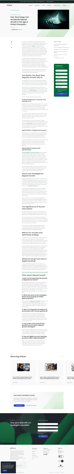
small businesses (32, 90)
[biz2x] (13, 448)
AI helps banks (29, 123)
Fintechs (33, 46)
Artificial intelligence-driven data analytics (30, 152)
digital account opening (35, 301)
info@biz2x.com (46, 452)
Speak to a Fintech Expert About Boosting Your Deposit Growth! (35, 272)
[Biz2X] (9, 5)
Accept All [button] (4, 470)
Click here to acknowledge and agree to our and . (62, 90)
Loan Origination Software (15, 14)
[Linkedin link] (45, 454)
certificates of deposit (32, 185)
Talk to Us (61, 93)
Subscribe (43, 436)
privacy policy (7, 468)
